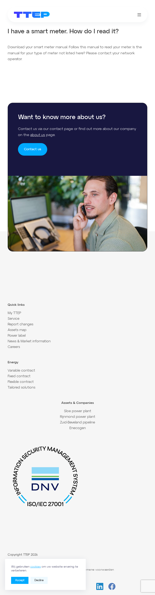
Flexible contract (21, 382)
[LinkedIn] (99, 586)
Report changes (20, 324)
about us (37, 135)
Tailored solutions (21, 387)
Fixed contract (19, 376)
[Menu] (139, 15)
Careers (14, 347)
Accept (19, 580)
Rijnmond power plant (77, 417)
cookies (35, 566)
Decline (39, 580)
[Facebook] (111, 586)
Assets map (17, 330)
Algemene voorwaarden (97, 569)
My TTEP (14, 313)
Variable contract (21, 370)
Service (13, 319)
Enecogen (77, 428)
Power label (17, 335)
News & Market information (29, 341)
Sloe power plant (77, 411)
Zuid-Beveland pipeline (77, 422)
